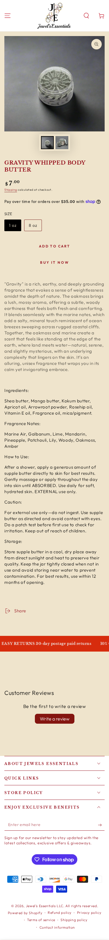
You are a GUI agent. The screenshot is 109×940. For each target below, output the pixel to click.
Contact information (57, 927)
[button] (86, 16)
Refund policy (60, 912)
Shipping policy (73, 920)
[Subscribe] (101, 824)
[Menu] (7, 16)
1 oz (15, 227)
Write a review (54, 719)
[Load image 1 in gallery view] (47, 142)
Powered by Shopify (25, 913)
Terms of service (41, 920)
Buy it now (54, 262)
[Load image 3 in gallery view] (62, 142)
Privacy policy (89, 912)
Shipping (10, 190)
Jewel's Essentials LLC (44, 906)
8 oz (35, 227)
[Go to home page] (54, 16)
